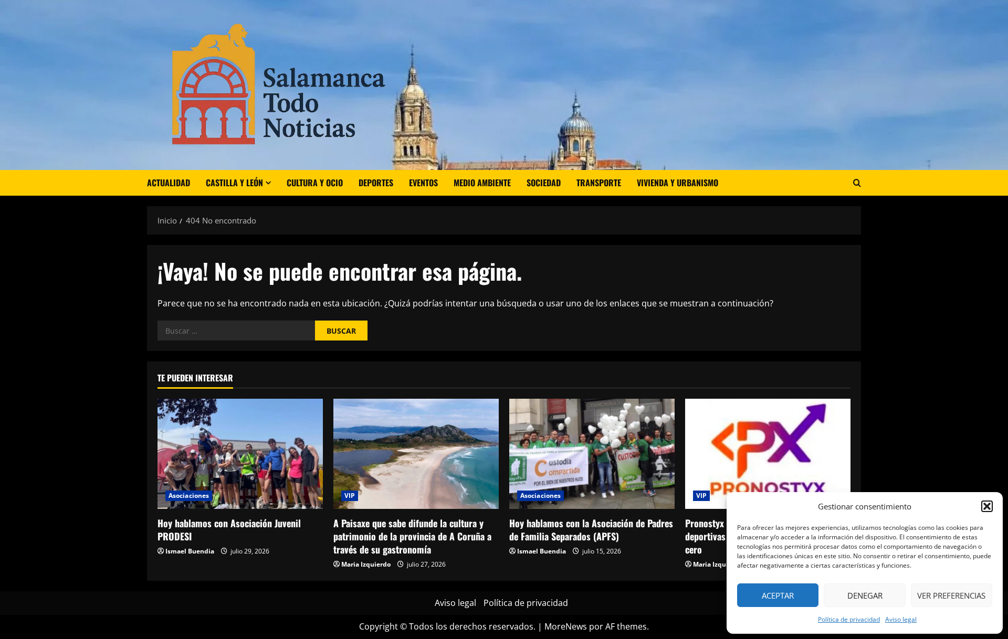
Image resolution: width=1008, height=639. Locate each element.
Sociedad (544, 182)
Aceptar (778, 595)
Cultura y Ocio (315, 182)
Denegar (865, 595)
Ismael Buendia (189, 551)
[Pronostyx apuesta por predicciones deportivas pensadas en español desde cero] (767, 454)
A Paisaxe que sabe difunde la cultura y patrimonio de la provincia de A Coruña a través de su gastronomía (412, 536)
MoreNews (565, 626)
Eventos (423, 182)
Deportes (376, 182)
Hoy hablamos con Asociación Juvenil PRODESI (229, 529)
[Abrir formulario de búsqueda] (857, 183)
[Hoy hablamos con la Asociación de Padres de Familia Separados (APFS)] (592, 454)
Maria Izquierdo (366, 564)
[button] (987, 506)
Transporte (598, 182)
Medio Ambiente (482, 182)
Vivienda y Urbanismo (677, 182)
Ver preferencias (951, 595)
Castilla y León (234, 182)
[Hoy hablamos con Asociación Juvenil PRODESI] (240, 454)
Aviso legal (901, 619)
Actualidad (168, 182)
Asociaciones (189, 495)
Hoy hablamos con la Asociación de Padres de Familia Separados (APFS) (591, 529)
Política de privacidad (849, 619)
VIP (349, 495)
